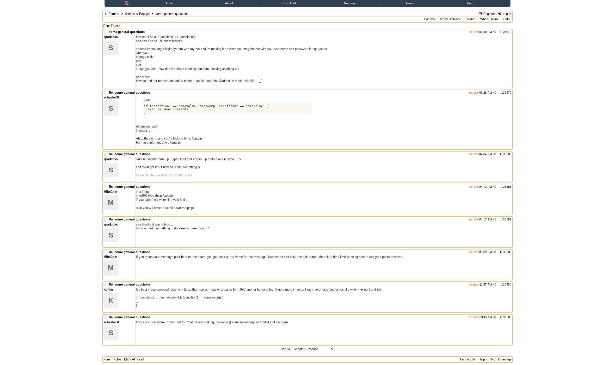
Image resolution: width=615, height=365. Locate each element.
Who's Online (489, 19)
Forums (114, 14)
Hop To (285, 349)
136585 (506, 317)
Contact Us (468, 359)
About (229, 3)
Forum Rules (112, 359)
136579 (506, 92)
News (410, 3)
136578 (506, 32)
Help (470, 3)
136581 (506, 187)
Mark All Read (134, 359)
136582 (506, 219)
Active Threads (450, 19)
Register (349, 3)
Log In (506, 14)
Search (470, 19)
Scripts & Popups (137, 14)
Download (289, 3)
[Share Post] (494, 31)
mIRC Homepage (499, 359)
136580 (506, 154)
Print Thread (111, 26)
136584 (506, 284)
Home (169, 3)
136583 (506, 252)
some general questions (127, 32)
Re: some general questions (129, 92)
